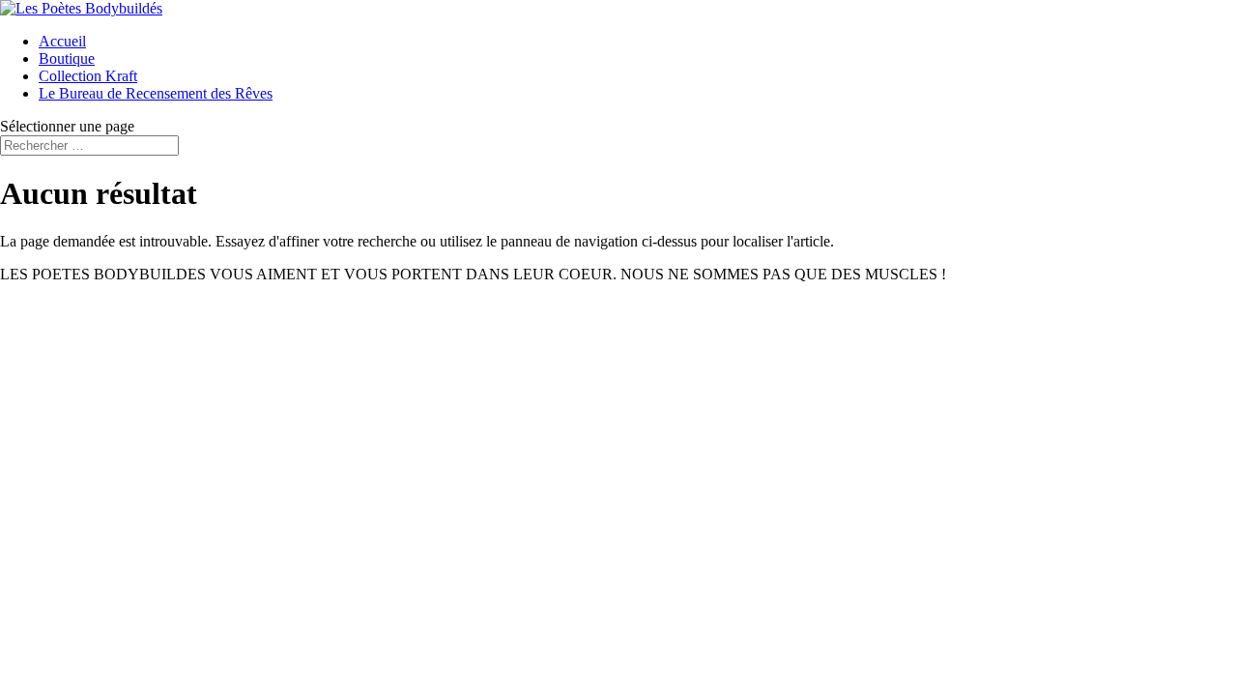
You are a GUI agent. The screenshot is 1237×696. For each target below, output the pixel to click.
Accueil (62, 41)
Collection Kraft (88, 76)
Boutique (67, 58)
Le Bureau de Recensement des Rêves (156, 93)
